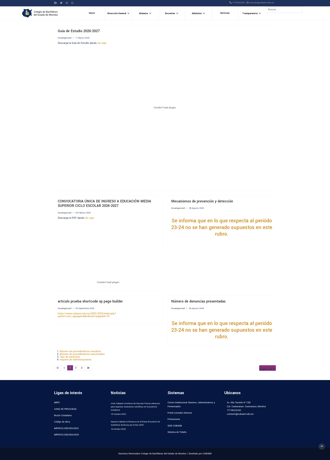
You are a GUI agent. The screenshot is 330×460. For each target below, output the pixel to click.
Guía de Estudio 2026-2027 (79, 31)
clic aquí (101, 43)
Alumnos (143, 13)
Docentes (170, 13)
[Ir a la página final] (88, 368)
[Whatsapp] (72, 3)
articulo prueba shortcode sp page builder (90, 301)
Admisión (197, 13)
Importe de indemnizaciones (75, 359)
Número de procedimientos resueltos (80, 351)
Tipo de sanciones (70, 357)
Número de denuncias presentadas (198, 301)
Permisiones (174, 419)
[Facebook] (55, 3)
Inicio (92, 13)
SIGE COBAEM (175, 425)
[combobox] (284, 9)
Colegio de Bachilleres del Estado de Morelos (163, 453)
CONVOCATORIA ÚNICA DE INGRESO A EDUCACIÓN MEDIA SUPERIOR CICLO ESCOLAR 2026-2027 (104, 203)
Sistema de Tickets (177, 432)
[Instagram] (67, 3)
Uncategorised (64, 37)
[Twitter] (61, 3)
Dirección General (116, 13)
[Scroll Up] (322, 446)
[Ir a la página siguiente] (82, 368)
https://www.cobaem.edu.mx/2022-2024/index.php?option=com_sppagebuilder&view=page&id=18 (87, 315)
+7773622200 (238, 2)
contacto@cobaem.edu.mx (261, 2)
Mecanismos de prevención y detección (202, 201)
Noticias (224, 13)
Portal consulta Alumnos (180, 412)
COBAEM (207, 453)
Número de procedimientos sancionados (82, 354)
